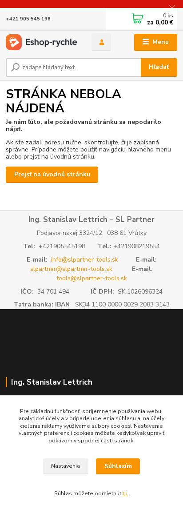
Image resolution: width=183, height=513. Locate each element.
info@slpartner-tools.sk (84, 259)
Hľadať (159, 67)
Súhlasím (118, 466)
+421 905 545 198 (28, 19)
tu (125, 493)
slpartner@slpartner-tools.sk (71, 269)
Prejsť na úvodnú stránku (52, 174)
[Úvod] (41, 42)
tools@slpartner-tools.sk (91, 278)
